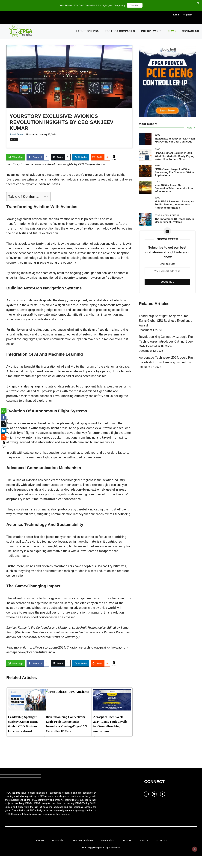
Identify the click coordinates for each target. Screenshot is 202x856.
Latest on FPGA (87, 31)
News (171, 31)
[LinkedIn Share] (3, 430)
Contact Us (190, 31)
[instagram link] (146, 794)
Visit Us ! (134, 5)
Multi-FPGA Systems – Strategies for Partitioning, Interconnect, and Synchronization (174, 204)
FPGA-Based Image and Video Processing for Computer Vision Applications (174, 172)
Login (176, 14)
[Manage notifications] (194, 849)
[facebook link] (162, 794)
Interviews (149, 31)
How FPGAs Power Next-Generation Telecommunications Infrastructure (174, 188)
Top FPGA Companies (120, 31)
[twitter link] (154, 794)
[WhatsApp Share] (3, 410)
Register (187, 14)
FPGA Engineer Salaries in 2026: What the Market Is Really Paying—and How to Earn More (174, 156)
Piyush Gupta (16, 134)
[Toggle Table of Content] (43, 196)
